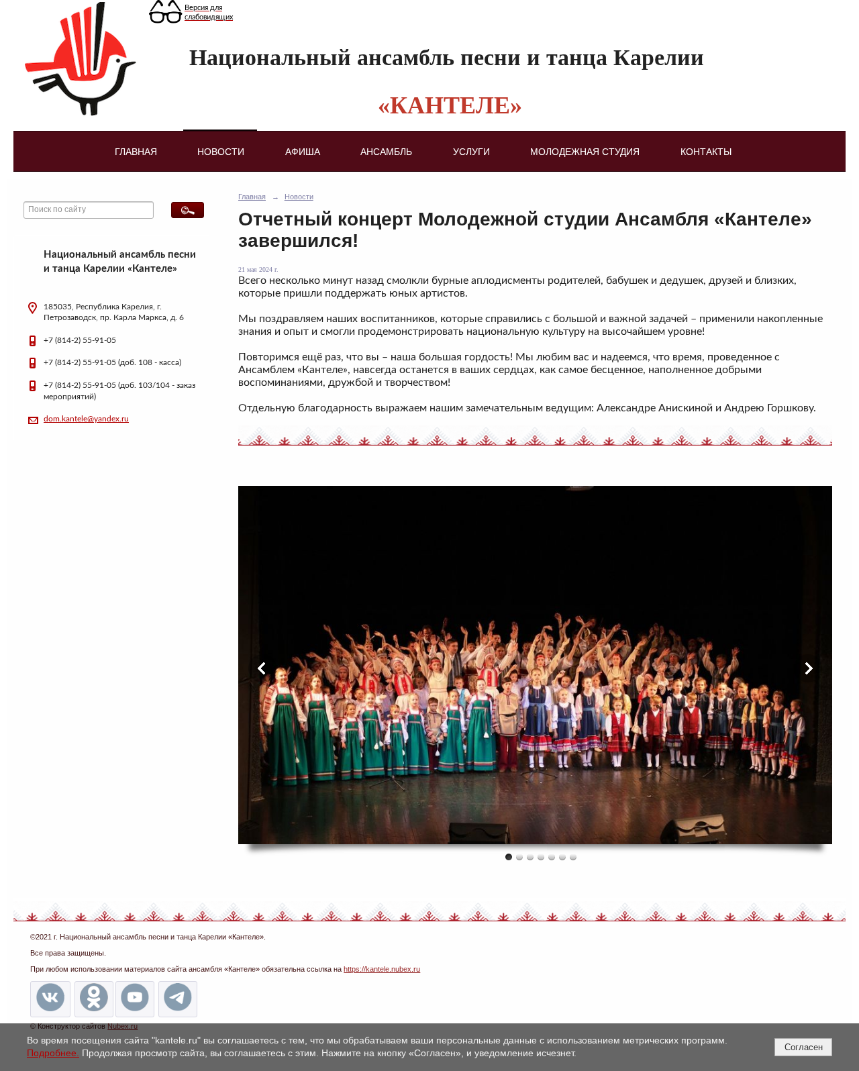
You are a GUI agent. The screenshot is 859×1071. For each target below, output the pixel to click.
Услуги (471, 151)
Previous (262, 668)
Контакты (705, 151)
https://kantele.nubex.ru (382, 969)
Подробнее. (53, 1053)
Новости (220, 151)
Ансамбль (386, 151)
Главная (136, 151)
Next (808, 668)
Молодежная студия (585, 151)
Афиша (302, 151)
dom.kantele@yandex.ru (86, 419)
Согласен (804, 1047)
